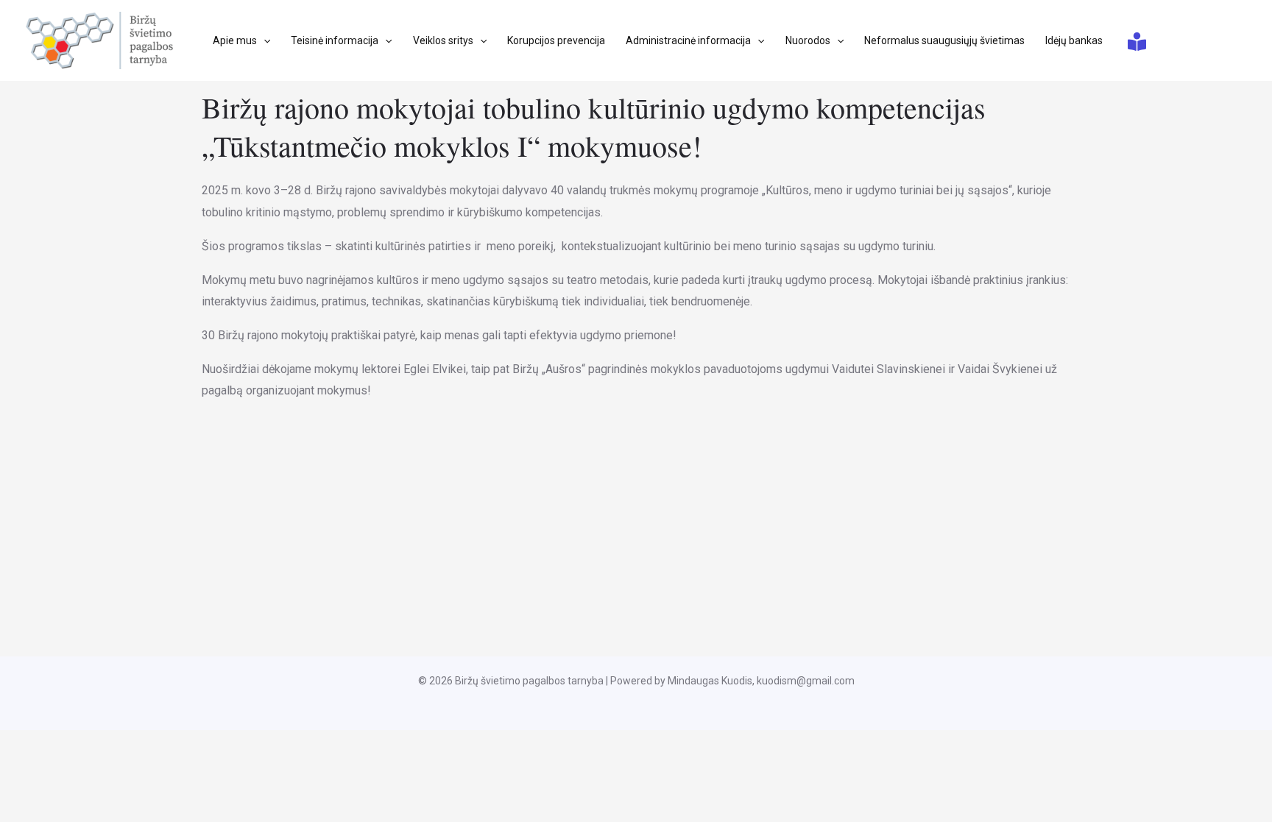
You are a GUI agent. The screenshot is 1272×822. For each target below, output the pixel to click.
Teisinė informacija (334, 40)
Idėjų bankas (1074, 40)
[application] (263, 40)
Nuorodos (807, 40)
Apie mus (235, 40)
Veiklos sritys (443, 40)
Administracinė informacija (688, 40)
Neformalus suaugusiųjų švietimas (944, 40)
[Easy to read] (1137, 41)
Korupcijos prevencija (556, 40)
